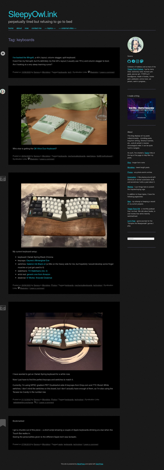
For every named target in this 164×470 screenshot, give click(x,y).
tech (69, 72)
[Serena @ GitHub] (129, 61)
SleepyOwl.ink (32, 13)
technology (97, 285)
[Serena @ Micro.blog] (133, 61)
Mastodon (94, 72)
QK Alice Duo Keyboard (45, 148)
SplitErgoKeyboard (104, 156)
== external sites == (67, 28)
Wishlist (130, 187)
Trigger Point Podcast (135, 69)
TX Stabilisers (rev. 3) (38, 270)
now (27, 28)
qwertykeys (91, 156)
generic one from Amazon (38, 274)
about (19, 28)
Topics (147, 153)
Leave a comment (107, 72)
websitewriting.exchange (23, 402)
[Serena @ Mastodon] (141, 61)
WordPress (81, 464)
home (10, 28)
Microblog (46, 72)
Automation (131, 177)
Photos (54, 285)
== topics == (50, 28)
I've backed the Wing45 (23, 57)
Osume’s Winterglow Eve (37, 260)
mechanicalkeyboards (76, 156)
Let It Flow (131, 221)
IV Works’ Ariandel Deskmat (39, 277)
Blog (129, 162)
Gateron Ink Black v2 (36, 263)
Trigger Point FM (133, 208)
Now (129, 201)
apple (60, 444)
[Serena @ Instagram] (137, 61)
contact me (37, 28)
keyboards (62, 72)
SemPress (99, 464)
